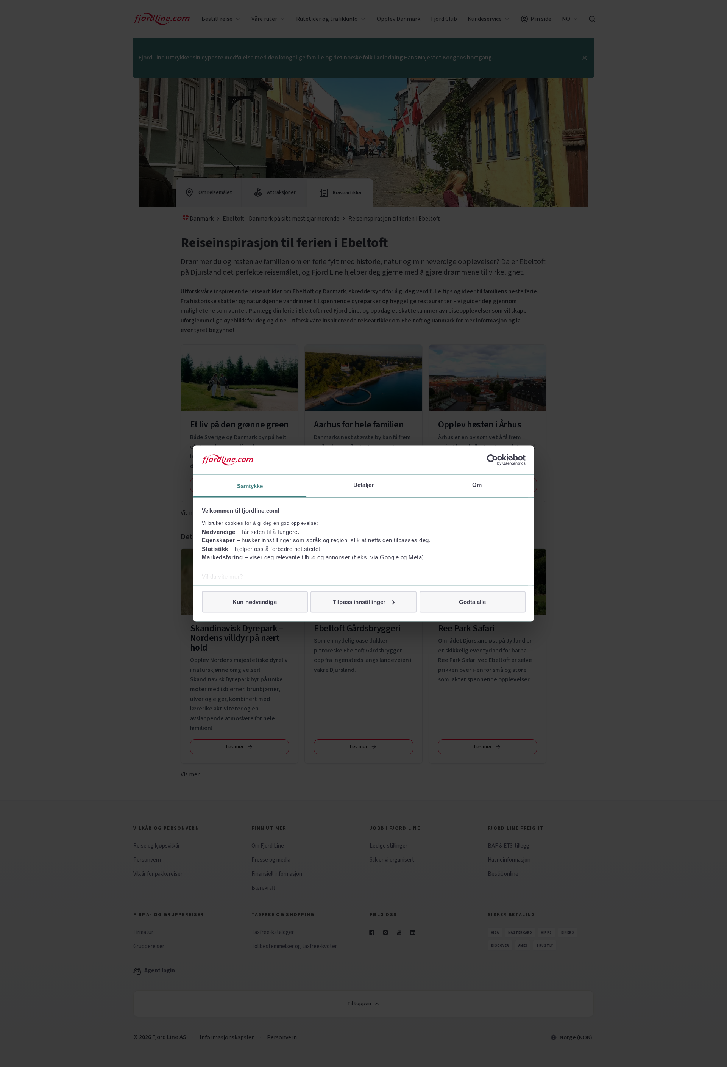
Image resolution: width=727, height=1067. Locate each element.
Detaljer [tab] (363, 484)
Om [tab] (477, 484)
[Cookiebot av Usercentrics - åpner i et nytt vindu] (492, 460)
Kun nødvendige (254, 601)
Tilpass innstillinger (359, 601)
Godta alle (472, 601)
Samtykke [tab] (250, 485)
